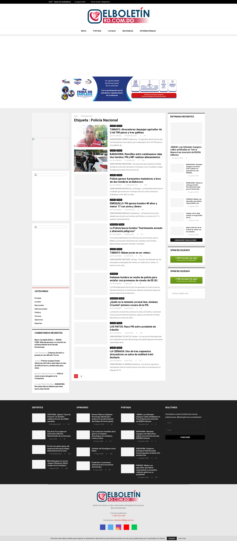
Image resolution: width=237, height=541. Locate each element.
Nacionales (113, 224)
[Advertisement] (118, 53)
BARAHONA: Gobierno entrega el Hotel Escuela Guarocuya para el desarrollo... (194, 186)
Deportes (38, 323)
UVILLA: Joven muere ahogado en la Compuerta (49, 376)
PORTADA (97, 31)
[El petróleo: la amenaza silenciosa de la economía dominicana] (83, 465)
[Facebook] (179, 2)
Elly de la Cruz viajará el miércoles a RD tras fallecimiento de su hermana (58, 434)
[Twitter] (182, 2)
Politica (38, 312)
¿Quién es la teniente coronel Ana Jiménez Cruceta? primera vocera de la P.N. (134, 304)
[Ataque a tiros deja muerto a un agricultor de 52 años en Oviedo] (177, 216)
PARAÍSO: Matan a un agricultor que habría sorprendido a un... (193, 201)
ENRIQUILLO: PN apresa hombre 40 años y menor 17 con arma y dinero (133, 205)
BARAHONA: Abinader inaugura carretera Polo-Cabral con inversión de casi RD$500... (194, 169)
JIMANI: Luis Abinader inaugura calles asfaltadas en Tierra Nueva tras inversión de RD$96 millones (185, 151)
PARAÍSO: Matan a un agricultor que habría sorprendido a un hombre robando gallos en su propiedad (146, 469)
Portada (119, 125)
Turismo (38, 316)
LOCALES (112, 31)
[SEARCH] (199, 293)
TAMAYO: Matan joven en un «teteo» (130, 252)
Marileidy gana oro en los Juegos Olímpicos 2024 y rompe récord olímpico (57, 463)
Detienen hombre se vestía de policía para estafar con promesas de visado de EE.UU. (134, 279)
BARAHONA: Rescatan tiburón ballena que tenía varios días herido (50, 386)
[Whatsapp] (190, 2)
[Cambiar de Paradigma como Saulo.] (83, 451)
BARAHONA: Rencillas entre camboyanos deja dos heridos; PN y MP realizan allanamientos (136, 156)
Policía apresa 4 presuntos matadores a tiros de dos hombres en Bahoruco (135, 180)
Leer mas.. (182, 538)
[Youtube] (187, 2)
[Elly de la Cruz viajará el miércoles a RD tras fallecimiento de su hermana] (38, 434)
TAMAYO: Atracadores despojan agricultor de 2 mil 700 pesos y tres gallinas (136, 131)
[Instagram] (185, 2)
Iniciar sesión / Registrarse (100, 2)
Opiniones (39, 320)
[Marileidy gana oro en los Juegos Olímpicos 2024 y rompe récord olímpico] (38, 464)
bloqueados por (186, 259)
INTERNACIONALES (148, 31)
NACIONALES (127, 31)
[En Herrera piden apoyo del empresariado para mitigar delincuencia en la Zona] (38, 449)
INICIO (83, 31)
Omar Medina (117, 136)
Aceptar (172, 538)
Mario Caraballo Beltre (44, 340)
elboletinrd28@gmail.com (124, 520)
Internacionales (41, 309)
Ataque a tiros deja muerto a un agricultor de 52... (194, 215)
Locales (112, 125)
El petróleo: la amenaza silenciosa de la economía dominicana (102, 464)
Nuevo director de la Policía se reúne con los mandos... (193, 230)
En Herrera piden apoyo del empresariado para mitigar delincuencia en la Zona (58, 448)
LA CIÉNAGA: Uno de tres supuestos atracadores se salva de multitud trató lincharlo (131, 354)
